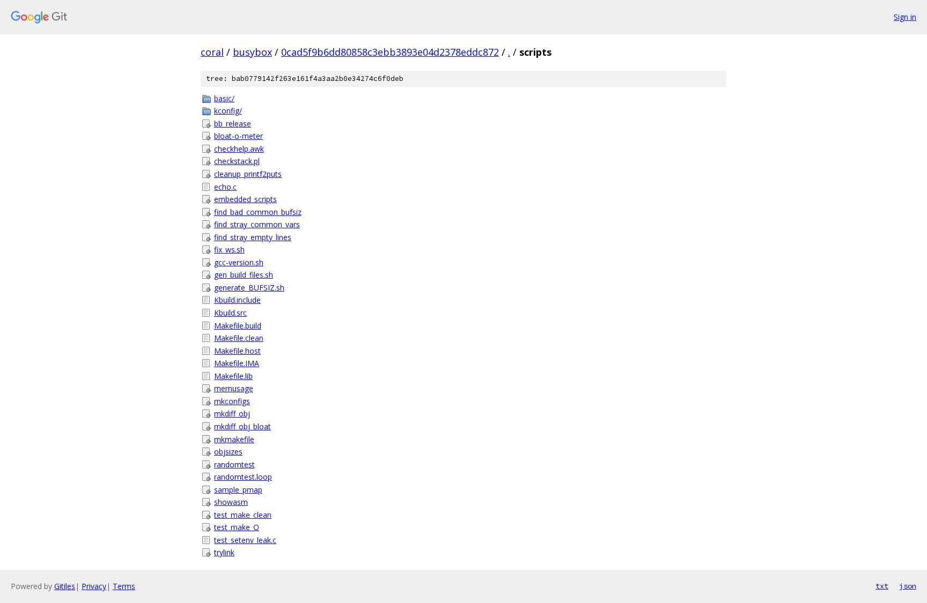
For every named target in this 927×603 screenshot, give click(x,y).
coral (212, 52)
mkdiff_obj (232, 413)
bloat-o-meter (238, 136)
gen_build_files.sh (243, 275)
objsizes (228, 451)
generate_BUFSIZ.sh (249, 287)
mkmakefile (234, 439)
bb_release (232, 123)
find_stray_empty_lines (252, 237)
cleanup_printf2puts (248, 174)
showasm (231, 502)
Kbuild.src (230, 313)
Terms (124, 586)
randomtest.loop (243, 477)
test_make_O (236, 527)
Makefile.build (237, 326)
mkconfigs (232, 401)
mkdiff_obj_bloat (242, 426)
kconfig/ (228, 111)
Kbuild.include (237, 300)
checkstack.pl (237, 161)
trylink (224, 552)
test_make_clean (242, 515)
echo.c (225, 187)
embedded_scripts (245, 199)
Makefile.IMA (236, 363)
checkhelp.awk (239, 149)
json (907, 586)
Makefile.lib (233, 376)
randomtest (234, 464)
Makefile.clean (238, 338)
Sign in (905, 17)
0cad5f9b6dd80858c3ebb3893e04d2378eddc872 (390, 52)
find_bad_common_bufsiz (257, 212)
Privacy (94, 586)
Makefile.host (237, 351)
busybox (252, 52)
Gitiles (64, 586)
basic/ (224, 98)
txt (882, 586)
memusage (233, 388)
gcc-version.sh (238, 262)
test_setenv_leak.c (245, 540)
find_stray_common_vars (257, 224)
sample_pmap (238, 490)
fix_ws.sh (229, 249)
